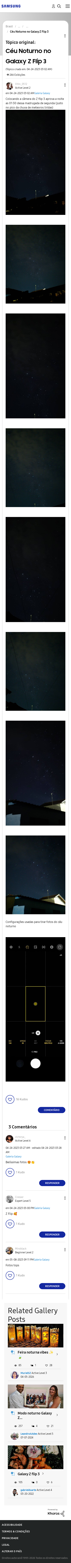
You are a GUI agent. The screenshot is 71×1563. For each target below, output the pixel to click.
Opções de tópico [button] (58, 36)
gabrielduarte (28, 1490)
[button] (59, 85)
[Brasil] (10, 6)
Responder (52, 1183)
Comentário (52, 1110)
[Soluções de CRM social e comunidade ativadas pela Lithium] (56, 1512)
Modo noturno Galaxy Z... (35, 1415)
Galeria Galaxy (42, 93)
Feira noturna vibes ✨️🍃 (36, 1354)
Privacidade (10, 1538)
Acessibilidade (12, 1524)
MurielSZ (26, 1373)
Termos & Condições (16, 1531)
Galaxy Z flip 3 (29, 1474)
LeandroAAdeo (29, 1433)
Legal (6, 1544)
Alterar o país (12, 1551)
